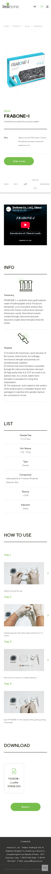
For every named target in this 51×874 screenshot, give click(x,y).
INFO (16, 184)
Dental (27, 26)
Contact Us (25, 841)
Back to (25, 807)
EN (42, 6)
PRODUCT (17, 26)
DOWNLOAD (45, 184)
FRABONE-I (37, 26)
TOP (45, 868)
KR (35, 6)
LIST (25, 184)
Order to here (19, 161)
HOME (6, 26)
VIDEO (6, 184)
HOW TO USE (35, 184)
